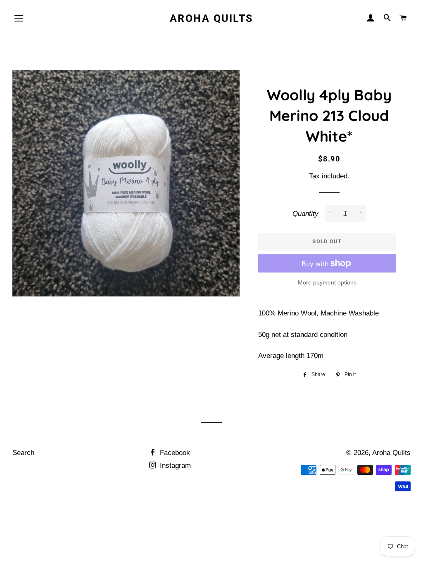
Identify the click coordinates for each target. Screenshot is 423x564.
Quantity (305, 214)
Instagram (174, 465)
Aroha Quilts (211, 18)
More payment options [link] (327, 282)
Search (23, 453)
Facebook (174, 453)
